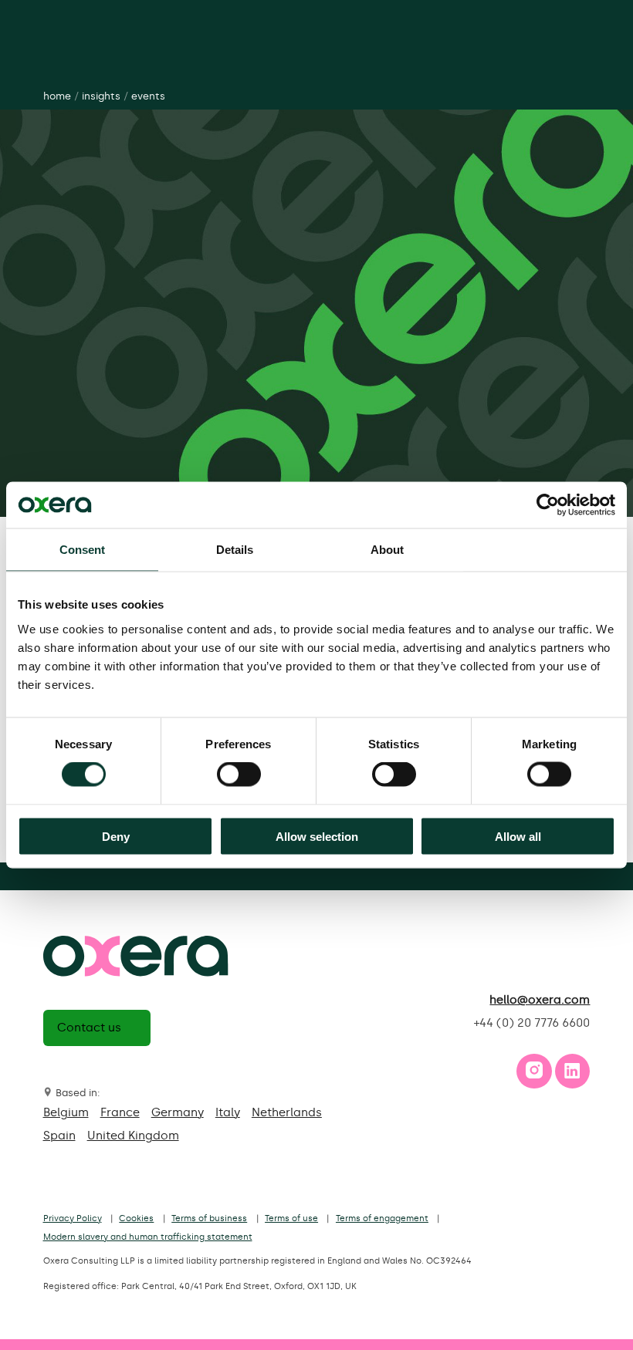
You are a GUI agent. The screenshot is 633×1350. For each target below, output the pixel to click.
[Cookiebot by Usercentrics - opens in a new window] (547, 505)
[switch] (239, 774)
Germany (177, 1112)
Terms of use (291, 1218)
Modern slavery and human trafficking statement (147, 1237)
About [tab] (388, 549)
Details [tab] (235, 549)
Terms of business (209, 1218)
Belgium (66, 1112)
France (120, 1112)
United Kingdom (133, 1135)
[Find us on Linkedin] (572, 1075)
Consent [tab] (82, 549)
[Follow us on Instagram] (534, 1075)
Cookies (136, 1218)
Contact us (89, 1027)
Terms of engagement (382, 1218)
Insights (101, 96)
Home (57, 96)
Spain (59, 1135)
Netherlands (287, 1112)
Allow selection (317, 835)
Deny (116, 835)
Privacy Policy (72, 1218)
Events (148, 96)
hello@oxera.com (539, 1000)
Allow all (518, 835)
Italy (227, 1112)
